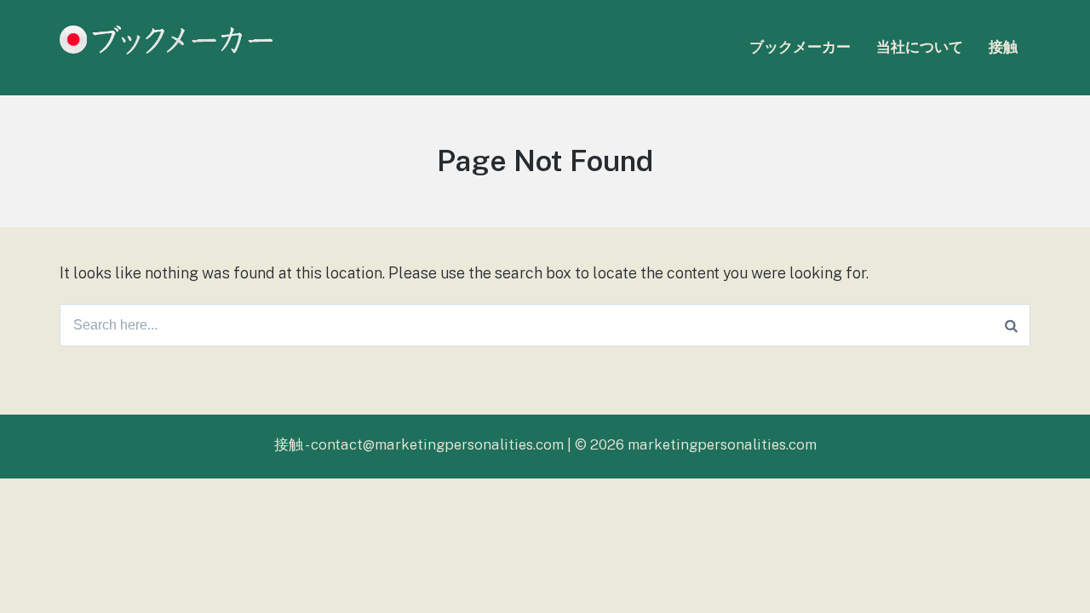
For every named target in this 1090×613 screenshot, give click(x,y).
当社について (919, 46)
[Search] (1011, 325)
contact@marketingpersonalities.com (437, 444)
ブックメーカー (800, 46)
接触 (1003, 46)
